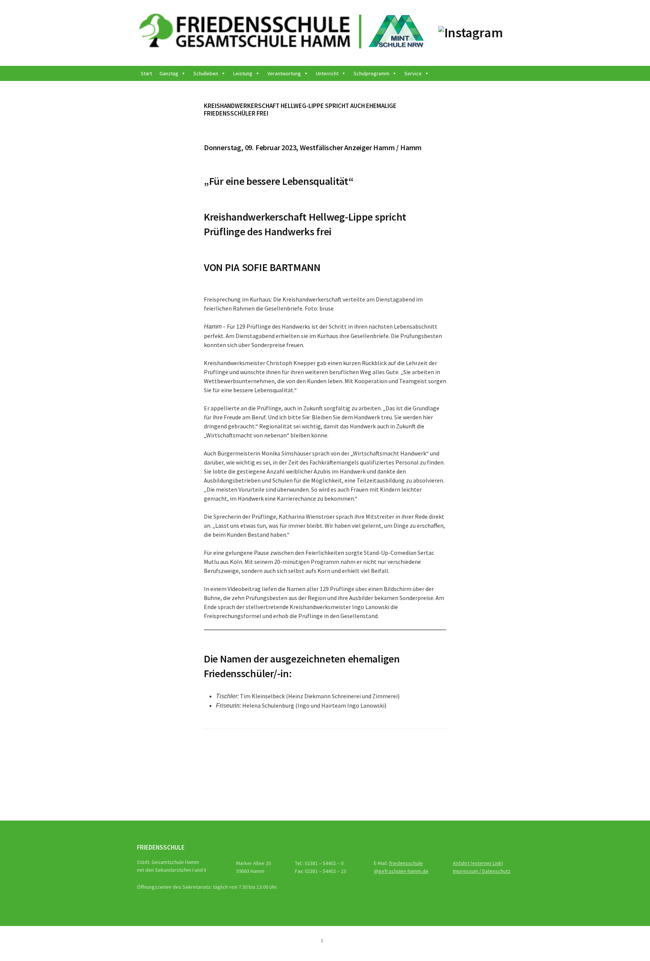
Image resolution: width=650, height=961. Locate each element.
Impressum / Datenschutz (481, 871)
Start (146, 73)
